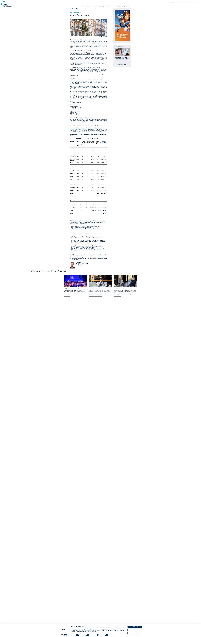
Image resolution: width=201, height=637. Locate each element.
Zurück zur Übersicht (75, 8)
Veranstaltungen (109, 6)
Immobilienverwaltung (98, 6)
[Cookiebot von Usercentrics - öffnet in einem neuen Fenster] (64, 635)
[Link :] (122, 26)
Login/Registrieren (196, 2)
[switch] (87, 635)
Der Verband (77, 6)
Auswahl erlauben (135, 629)
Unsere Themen (86, 6)
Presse (185, 2)
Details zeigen (112, 634)
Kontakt (189, 2)
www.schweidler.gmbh (80, 265)
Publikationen (119, 6)
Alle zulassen (135, 626)
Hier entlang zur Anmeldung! (122, 64)
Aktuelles (126, 6)
